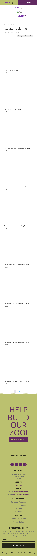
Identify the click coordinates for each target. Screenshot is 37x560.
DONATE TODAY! (18, 439)
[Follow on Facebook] (12, 464)
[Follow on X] (20, 464)
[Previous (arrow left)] (1, 559)
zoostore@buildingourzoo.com (21, 494)
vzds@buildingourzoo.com (21, 491)
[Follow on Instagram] (16, 464)
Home (5, 25)
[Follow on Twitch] (25, 464)
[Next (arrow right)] (2, 559)
